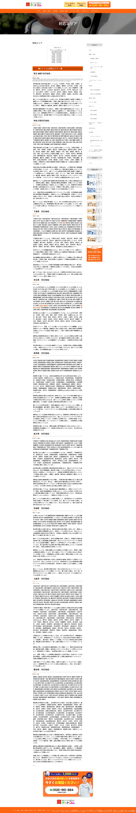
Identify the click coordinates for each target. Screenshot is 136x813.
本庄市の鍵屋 (93, 118)
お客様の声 (73, 811)
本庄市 (38, 307)
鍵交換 (90, 85)
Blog (78, 811)
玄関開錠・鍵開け (94, 58)
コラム (90, 163)
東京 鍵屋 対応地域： (57, 51)
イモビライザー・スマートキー (95, 81)
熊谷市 (46, 305)
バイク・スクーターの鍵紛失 (96, 67)
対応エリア (91, 106)
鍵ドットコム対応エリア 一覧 (58, 49)
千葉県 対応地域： (57, 54)
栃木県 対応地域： (57, 58)
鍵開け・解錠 (92, 54)
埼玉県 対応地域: (57, 55)
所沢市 (42, 305)
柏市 (64, 223)
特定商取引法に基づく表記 (96, 141)
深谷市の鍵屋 (93, 110)
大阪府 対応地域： (57, 60)
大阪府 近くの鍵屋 (36, 583)
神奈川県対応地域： (57, 52)
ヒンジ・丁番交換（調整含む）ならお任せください (95, 150)
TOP (90, 50)
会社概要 (91, 132)
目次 (55, 47)
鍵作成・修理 (92, 98)
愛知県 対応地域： (57, 62)
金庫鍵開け (93, 72)
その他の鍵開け (94, 76)
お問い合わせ (92, 128)
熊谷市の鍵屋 (93, 114)
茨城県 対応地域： (57, 59)
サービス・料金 (92, 102)
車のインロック (94, 62)
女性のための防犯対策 (95, 94)
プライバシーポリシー (95, 136)
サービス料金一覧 (108, 810)
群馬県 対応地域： (57, 56)
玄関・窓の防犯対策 (95, 89)
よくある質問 (131, 810)
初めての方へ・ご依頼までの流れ (95, 123)
